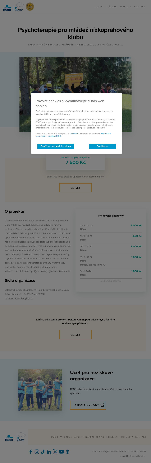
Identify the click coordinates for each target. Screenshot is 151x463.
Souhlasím (102, 146)
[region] (76, 123)
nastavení (74, 133)
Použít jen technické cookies (56, 146)
